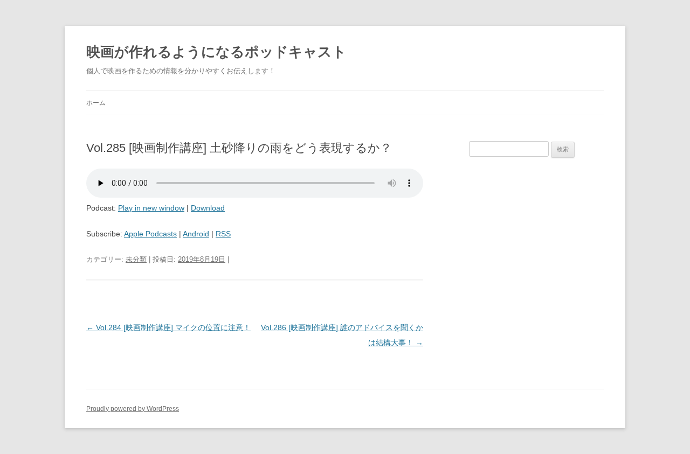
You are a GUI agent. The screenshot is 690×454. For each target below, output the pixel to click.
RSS (223, 233)
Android (196, 233)
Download (208, 208)
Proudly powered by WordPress (132, 409)
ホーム (96, 103)
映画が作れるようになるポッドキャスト (216, 52)
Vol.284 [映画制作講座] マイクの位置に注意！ (168, 327)
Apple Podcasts (150, 233)
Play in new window (151, 208)
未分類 (136, 259)
